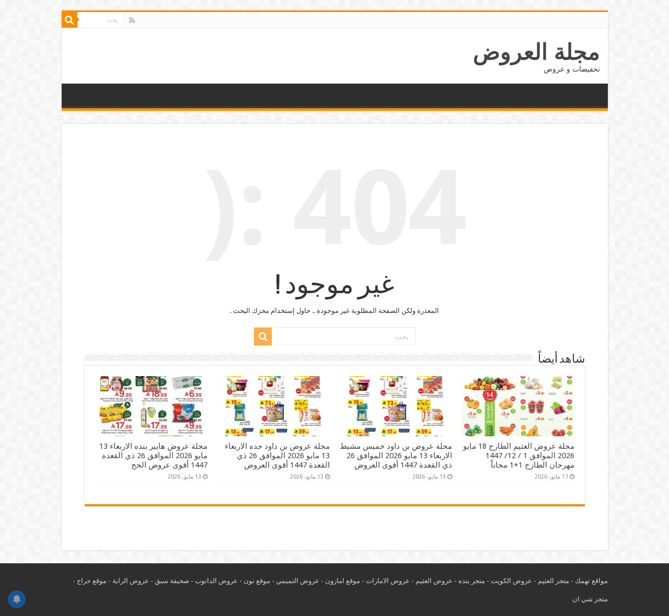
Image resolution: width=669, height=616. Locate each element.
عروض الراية (130, 581)
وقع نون (255, 581)
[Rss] (132, 20)
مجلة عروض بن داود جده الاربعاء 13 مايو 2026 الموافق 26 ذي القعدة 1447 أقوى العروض (277, 455)
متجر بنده (471, 581)
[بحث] (69, 20)
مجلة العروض (536, 51)
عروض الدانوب (216, 581)
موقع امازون (342, 581)
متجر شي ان (590, 599)
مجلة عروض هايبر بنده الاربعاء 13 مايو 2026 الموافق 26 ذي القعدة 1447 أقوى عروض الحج (153, 455)
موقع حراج (92, 581)
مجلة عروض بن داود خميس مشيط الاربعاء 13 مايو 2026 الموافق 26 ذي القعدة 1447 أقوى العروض (396, 455)
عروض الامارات (388, 581)
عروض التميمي (297, 581)
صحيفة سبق (172, 581)
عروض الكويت (511, 581)
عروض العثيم (434, 581)
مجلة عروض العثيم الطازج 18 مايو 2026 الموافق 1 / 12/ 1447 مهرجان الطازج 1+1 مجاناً (518, 455)
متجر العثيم (553, 581)
